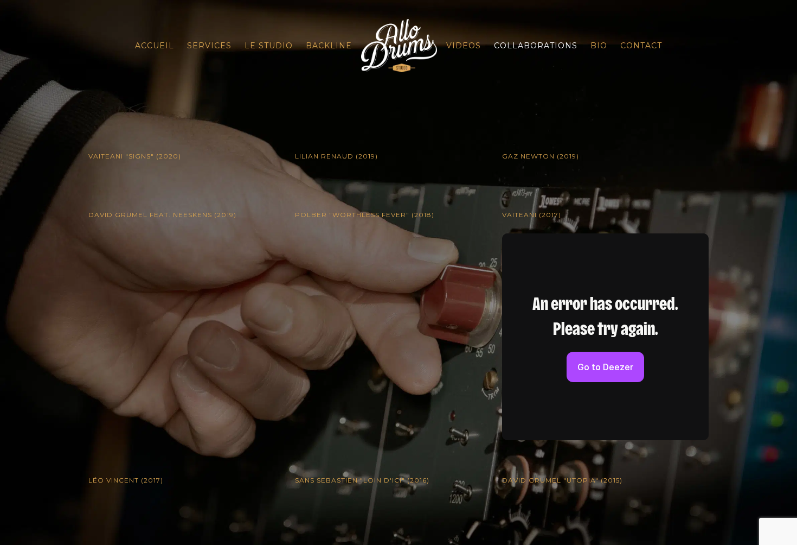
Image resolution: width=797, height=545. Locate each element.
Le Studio (269, 45)
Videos (463, 45)
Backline (329, 45)
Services (209, 45)
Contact (641, 45)
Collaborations (535, 45)
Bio (598, 45)
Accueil (154, 45)
